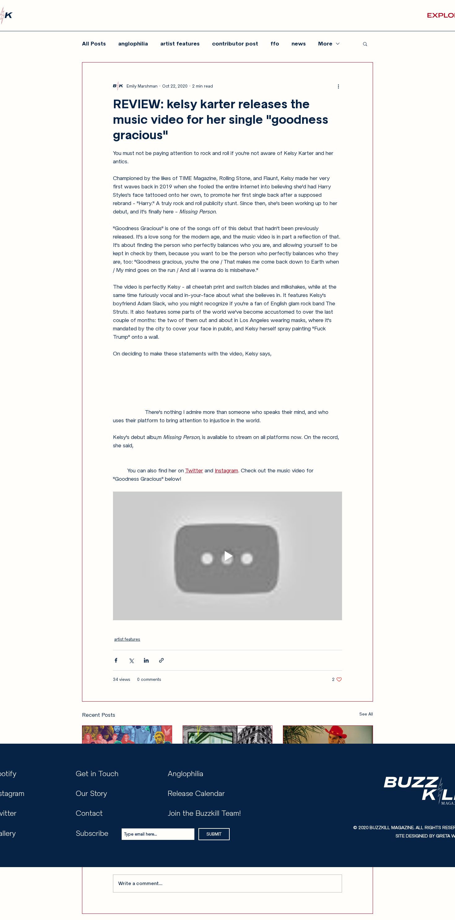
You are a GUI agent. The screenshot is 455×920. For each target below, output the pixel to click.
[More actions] (338, 86)
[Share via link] (161, 660)
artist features (180, 43)
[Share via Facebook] (116, 660)
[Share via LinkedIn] (146, 660)
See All (366, 714)
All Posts (94, 43)
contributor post (235, 43)
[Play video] (227, 556)
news (299, 43)
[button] (365, 43)
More (325, 43)
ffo (275, 43)
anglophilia (133, 43)
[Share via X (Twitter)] (131, 660)
